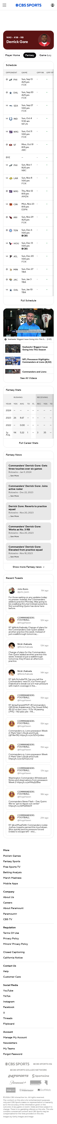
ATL (16, 242)
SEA (16, 91)
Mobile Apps (10, 869)
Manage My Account (15, 1023)
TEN (15, 216)
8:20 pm (27, 152)
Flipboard (8, 1009)
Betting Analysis (12, 858)
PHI (15, 65)
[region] (28, 308)
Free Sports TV (11, 852)
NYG (16, 117)
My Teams (9, 1034)
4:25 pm (27, 66)
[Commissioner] (39, 1067)
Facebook (8, 993)
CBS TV (7, 905)
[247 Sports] (18, 1061)
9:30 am (27, 106)
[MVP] (11, 1074)
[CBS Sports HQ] (42, 1049)
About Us (8, 883)
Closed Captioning (14, 938)
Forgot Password (12, 1040)
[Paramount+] (18, 1067)
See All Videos (28, 364)
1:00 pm (27, 92)
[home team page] (10, 65)
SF (14, 130)
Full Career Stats (28, 428)
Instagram (9, 987)
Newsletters (10, 1028)
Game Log (45, 41)
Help (6, 957)
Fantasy (29, 41)
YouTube (8, 976)
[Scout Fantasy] (26, 1075)
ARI (15, 203)
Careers (7, 888)
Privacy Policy (11, 924)
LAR (16, 164)
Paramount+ (10, 899)
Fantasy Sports (11, 847)
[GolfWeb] (44, 1076)
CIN (16, 190)
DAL (15, 78)
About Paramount (13, 894)
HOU (16, 229)
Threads (7, 1004)
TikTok (6, 982)
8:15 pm (27, 132)
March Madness (12, 863)
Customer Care (12, 962)
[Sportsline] (40, 1061)
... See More (14, 462)
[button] (4, 5)
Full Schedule (28, 286)
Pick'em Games (12, 841)
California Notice (13, 943)
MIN (15, 255)
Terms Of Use (11, 918)
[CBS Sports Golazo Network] (28, 1055)
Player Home (12, 41)
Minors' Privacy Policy (15, 929)
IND (16, 104)
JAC (15, 265)
